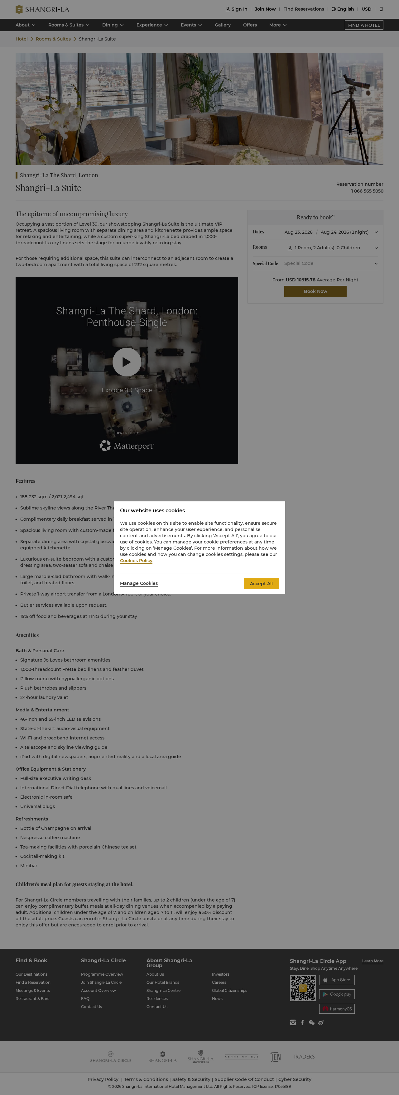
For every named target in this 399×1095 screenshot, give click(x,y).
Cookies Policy (136, 560)
